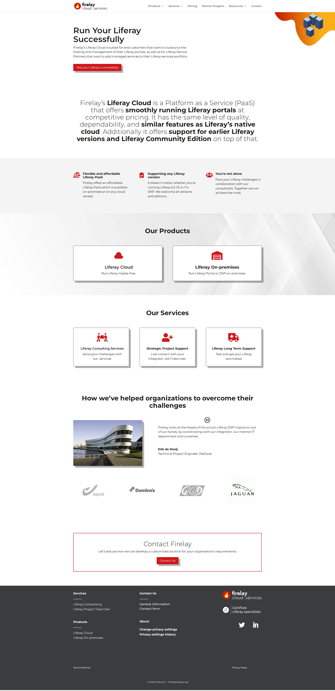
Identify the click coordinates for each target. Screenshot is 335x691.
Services (174, 6)
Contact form (150, 608)
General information (155, 604)
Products (154, 6)
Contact (256, 6)
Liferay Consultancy (87, 604)
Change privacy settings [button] (158, 629)
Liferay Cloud (83, 633)
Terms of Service (81, 667)
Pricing (192, 6)
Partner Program (213, 6)
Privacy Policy (239, 667)
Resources (236, 6)
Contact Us (167, 560)
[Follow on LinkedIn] (256, 625)
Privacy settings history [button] (158, 634)
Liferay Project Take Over (91, 609)
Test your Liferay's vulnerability (97, 67)
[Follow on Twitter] (242, 625)
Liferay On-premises (88, 637)
